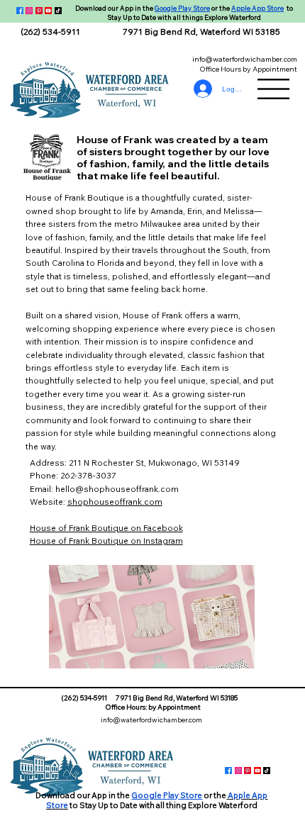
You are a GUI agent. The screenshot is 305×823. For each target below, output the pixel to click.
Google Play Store (182, 8)
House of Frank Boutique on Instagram (106, 540)
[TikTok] (58, 10)
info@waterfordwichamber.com (244, 59)
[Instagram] (29, 10)
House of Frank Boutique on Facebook (106, 527)
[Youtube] (48, 10)
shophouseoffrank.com (114, 501)
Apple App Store (257, 8)
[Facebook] (19, 10)
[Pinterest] (39, 10)
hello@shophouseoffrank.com (117, 488)
